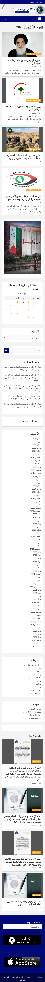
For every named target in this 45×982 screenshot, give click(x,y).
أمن (39, 668)
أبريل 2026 (37, 445)
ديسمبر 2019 (36, 647)
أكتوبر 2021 (36, 580)
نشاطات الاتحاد (35, 693)
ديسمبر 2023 (36, 498)
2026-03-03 (36, 783)
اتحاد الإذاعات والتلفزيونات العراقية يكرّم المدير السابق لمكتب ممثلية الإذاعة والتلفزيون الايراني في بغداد (22, 388)
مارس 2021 (36, 602)
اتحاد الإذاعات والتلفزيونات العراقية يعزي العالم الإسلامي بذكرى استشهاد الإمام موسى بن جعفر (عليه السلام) (22, 819)
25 (17, 314)
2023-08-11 (36, 868)
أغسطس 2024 (35, 473)
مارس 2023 (36, 527)
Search (6, 350)
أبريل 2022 (37, 561)
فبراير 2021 (36, 606)
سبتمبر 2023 (36, 508)
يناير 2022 (37, 571)
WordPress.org (35, 718)
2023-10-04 (36, 67)
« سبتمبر (37, 321)
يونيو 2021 (37, 593)
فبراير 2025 (36, 464)
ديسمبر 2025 (36, 457)
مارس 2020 (36, 640)
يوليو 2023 (37, 514)
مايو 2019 (37, 650)
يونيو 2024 (37, 479)
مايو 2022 (37, 558)
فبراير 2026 (36, 451)
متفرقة (38, 687)
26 (11, 314)
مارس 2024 (36, 489)
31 (23, 317)
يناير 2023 (37, 533)
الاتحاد (38, 671)
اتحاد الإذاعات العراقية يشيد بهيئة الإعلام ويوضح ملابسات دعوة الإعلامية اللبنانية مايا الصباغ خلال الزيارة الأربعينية (23, 862)
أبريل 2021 (37, 599)
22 (33, 314)
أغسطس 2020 (35, 624)
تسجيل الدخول (35, 709)
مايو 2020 (37, 634)
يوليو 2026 (37, 438)
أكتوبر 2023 (36, 505)
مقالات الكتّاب (35, 690)
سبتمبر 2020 (36, 621)
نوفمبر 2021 (36, 577)
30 (28, 317)
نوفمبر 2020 (36, 615)
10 (23, 306)
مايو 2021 (37, 596)
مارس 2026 (36, 448)
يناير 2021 (37, 609)
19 (11, 310)
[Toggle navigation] (40, 19)
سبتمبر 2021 (36, 583)
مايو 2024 (37, 483)
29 (33, 317)
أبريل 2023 (37, 524)
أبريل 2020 (37, 637)
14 (39, 310)
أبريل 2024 (37, 486)
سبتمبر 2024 (36, 470)
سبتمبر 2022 (36, 546)
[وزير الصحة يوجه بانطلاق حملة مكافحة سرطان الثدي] (22, 90)
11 (17, 306)
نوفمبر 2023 (36, 501)
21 (39, 314)
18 (17, 310)
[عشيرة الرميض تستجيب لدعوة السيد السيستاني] (22, 44)
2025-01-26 (36, 826)
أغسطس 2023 (35, 511)
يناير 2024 (37, 495)
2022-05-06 (36, 908)
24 (23, 314)
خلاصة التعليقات (35, 715)
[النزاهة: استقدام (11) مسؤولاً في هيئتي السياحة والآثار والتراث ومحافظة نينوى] (22, 180)
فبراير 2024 (36, 492)
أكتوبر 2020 (36, 618)
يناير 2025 (37, 467)
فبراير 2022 (36, 568)
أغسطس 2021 (35, 587)
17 (23, 310)
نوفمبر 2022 (36, 539)
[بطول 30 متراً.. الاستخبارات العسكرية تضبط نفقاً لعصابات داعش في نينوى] (22, 139)
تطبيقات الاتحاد (35, 678)
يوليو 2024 (37, 476)
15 (33, 310)
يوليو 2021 (37, 590)
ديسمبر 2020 (36, 612)
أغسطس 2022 (35, 549)
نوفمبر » (29, 321)
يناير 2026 (37, 454)
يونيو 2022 (37, 555)
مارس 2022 (36, 565)
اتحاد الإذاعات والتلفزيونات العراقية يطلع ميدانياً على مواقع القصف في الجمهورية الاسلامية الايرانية (22, 407)
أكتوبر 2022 (36, 542)
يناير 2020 (37, 643)
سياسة (38, 684)
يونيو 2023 (37, 517)
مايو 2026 (37, 442)
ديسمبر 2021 (36, 574)
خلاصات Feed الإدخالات (32, 712)
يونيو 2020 (37, 631)
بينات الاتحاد (36, 675)
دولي (39, 681)
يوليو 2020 (37, 628)
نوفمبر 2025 (36, 460)
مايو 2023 (37, 520)
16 (28, 310)
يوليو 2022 (37, 552)
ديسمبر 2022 (36, 536)
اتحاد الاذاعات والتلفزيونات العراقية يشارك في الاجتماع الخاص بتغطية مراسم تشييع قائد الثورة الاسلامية (22, 377)
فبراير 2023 (36, 530)
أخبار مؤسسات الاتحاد (33, 54)
